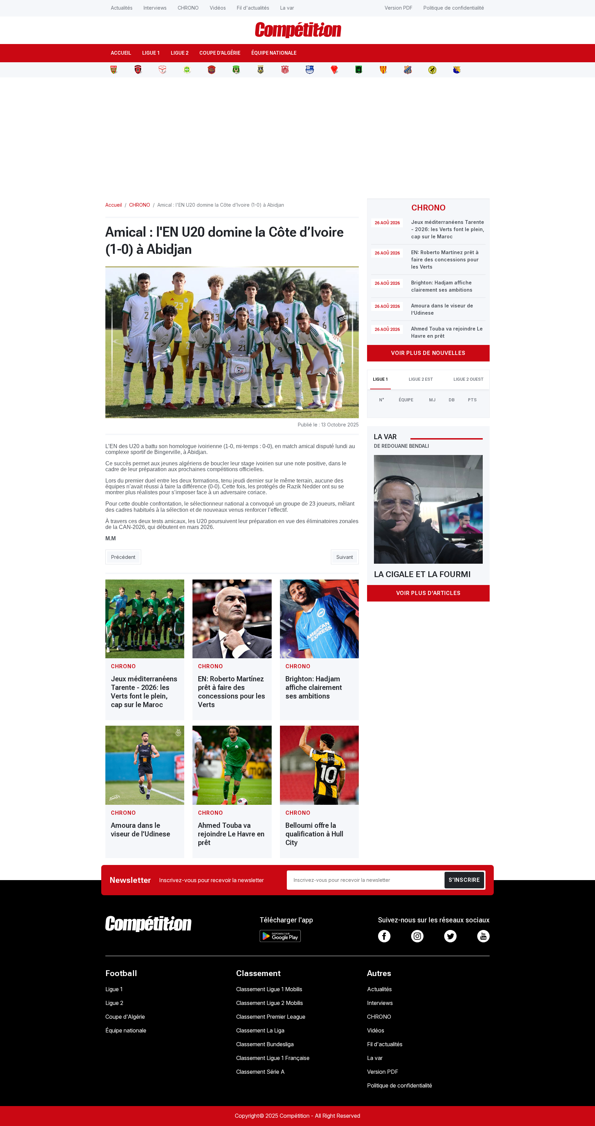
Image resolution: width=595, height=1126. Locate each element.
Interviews (155, 8)
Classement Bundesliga (265, 1044)
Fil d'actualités (253, 8)
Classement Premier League (270, 1016)
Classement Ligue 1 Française (273, 1057)
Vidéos (218, 8)
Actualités (122, 8)
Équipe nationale (273, 53)
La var (287, 8)
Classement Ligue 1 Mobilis (269, 989)
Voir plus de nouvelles (428, 353)
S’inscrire (464, 880)
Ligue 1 (151, 53)
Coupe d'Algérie (219, 53)
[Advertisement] (297, 134)
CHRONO (188, 8)
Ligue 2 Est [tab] (421, 379)
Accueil (121, 53)
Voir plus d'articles (428, 593)
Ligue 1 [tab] (380, 379)
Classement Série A (260, 1071)
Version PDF (399, 8)
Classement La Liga (260, 1030)
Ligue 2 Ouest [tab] (468, 379)
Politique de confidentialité (454, 8)
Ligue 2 (179, 53)
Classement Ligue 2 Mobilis (269, 1002)
